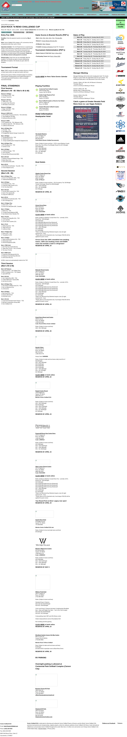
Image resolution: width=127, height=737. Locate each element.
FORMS (57, 14)
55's (44, 38)
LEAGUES (50, 14)
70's (53, 38)
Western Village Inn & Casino (43, 548)
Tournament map (18, 32)
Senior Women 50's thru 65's (49, 41)
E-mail (46, 29)
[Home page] (6, 11)
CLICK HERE (39, 76)
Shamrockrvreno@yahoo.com (43, 717)
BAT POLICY (41, 14)
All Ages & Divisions (47, 47)
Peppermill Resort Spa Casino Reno (45, 433)
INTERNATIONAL (79, 14)
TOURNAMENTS (5, 14)
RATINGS (20, 14)
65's (50, 38)
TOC (71, 14)
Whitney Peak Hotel (40, 592)
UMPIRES (64, 14)
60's (47, 38)
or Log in (84, 8)
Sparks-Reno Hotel (40, 519)
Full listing (11, 20)
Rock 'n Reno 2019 (57, 53)
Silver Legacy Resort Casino (43, 466)
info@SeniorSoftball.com (11, 726)
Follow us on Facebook (108, 723)
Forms (17, 20)
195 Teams (29, 32)
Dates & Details (6, 32)
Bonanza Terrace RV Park (42, 688)
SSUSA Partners (104, 14)
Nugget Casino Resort (41, 391)
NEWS (13, 14)
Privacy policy (51, 728)
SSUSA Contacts (91, 14)
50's (41, 38)
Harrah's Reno (39, 347)
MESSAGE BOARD (30, 14)
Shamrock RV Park (40, 709)
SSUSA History (43, 728)
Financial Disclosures (118, 14)
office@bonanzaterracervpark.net (44, 695)
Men (44, 44)
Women (48, 44)
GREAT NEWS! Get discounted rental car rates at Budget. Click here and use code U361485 (27, 17)
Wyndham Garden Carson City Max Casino (47, 635)
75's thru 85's (58, 38)
